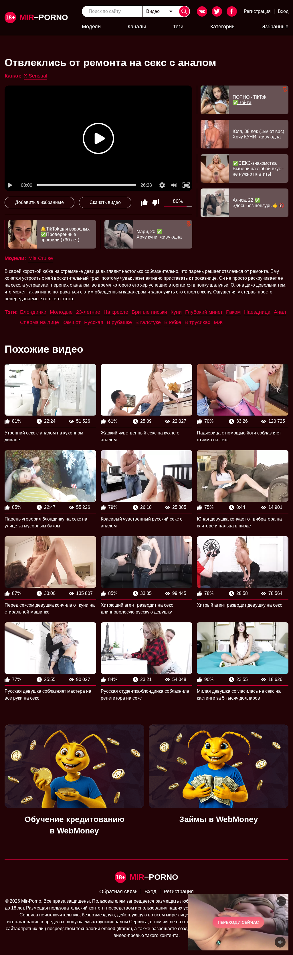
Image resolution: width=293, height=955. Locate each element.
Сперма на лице (39, 322)
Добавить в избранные (39, 202)
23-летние (88, 312)
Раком (233, 312)
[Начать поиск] (184, 11)
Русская (93, 322)
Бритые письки (149, 312)
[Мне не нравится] (155, 202)
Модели (91, 26)
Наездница (257, 312)
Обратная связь (118, 891)
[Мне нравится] (144, 202)
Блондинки (33, 312)
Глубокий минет (204, 312)
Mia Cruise (40, 258)
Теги (178, 26)
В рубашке (119, 322)
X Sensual (35, 76)
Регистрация (257, 11)
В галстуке (148, 322)
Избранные (275, 26)
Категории (222, 26)
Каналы (137, 26)
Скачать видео (105, 202)
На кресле (116, 312)
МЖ (218, 322)
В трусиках (197, 322)
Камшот (71, 322)
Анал (280, 312)
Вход (283, 11)
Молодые (61, 312)
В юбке (172, 322)
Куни (176, 312)
